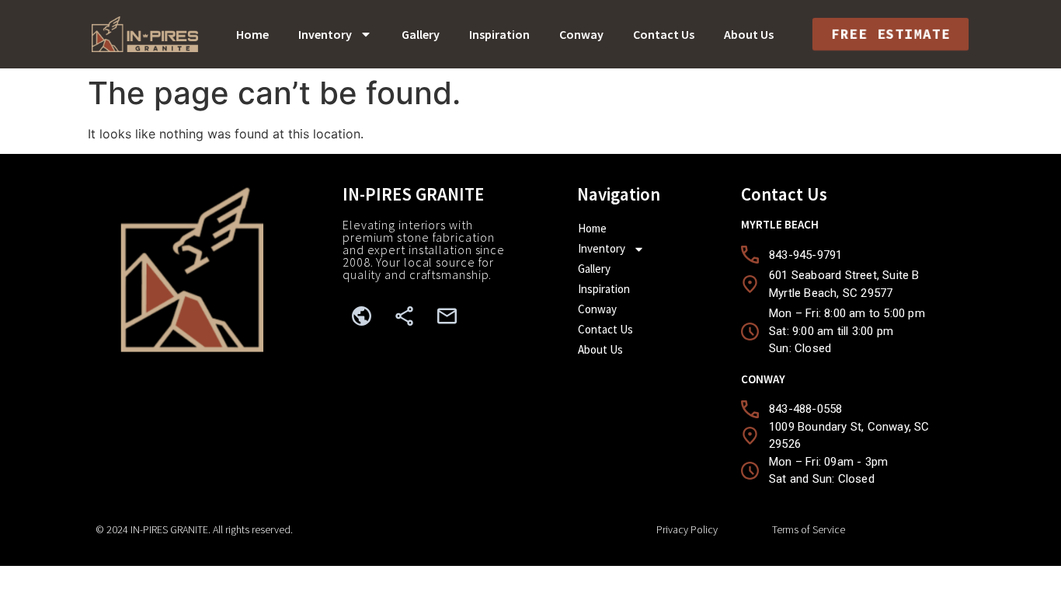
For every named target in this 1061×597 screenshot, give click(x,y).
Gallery (421, 34)
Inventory (325, 34)
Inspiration (499, 34)
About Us (749, 34)
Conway (581, 34)
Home (252, 34)
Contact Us (663, 34)
